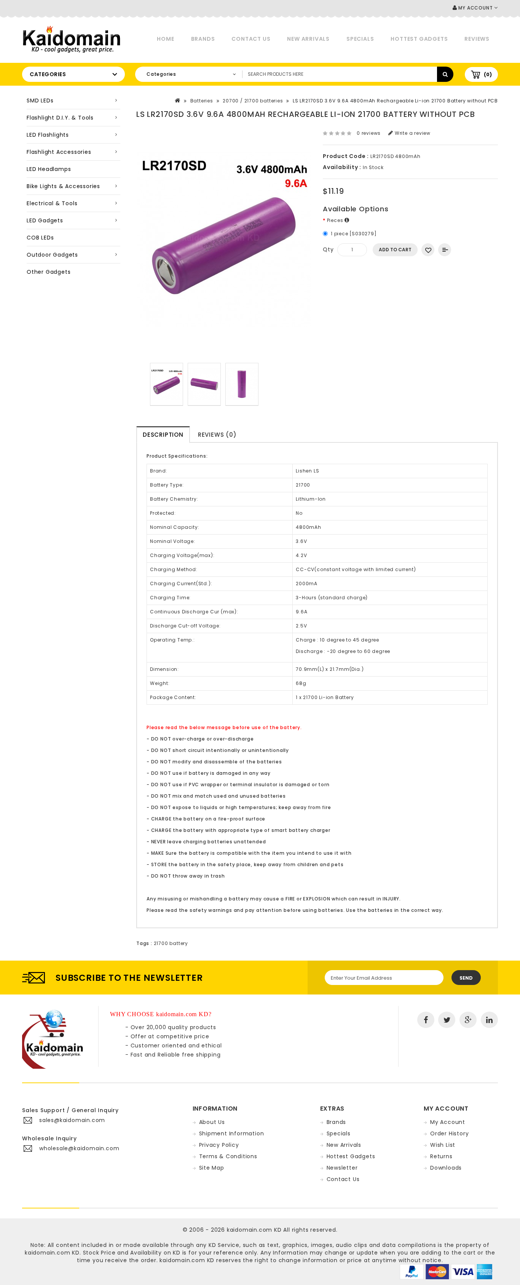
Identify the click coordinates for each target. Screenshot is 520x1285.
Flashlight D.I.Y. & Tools (60, 117)
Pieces (336, 220)
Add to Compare (444, 249)
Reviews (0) (217, 435)
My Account (447, 1122)
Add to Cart (395, 249)
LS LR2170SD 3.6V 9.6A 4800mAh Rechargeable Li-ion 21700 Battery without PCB (395, 100)
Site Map (211, 1168)
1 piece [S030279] (354, 233)
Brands (203, 39)
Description (163, 435)
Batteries (201, 100)
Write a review (412, 133)
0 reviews (369, 133)
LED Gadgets (45, 220)
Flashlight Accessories (59, 152)
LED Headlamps (49, 169)
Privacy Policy (219, 1145)
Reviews (477, 39)
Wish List (442, 1145)
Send (466, 978)
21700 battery (171, 943)
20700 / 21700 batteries (253, 100)
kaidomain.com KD (254, 1230)
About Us (212, 1122)
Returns (441, 1156)
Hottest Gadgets (419, 39)
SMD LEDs (40, 100)
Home (165, 39)
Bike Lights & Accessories (63, 186)
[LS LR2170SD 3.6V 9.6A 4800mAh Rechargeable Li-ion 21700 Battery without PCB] (166, 384)
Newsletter (342, 1168)
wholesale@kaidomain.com (79, 1148)
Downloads (446, 1168)
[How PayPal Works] (446, 1271)
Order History (449, 1133)
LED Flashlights (48, 135)
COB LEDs (40, 237)
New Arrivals (308, 39)
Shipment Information (231, 1133)
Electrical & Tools (52, 203)
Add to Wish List (427, 249)
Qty (328, 249)
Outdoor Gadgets (52, 255)
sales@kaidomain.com (72, 1120)
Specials (360, 39)
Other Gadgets (48, 272)
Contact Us (250, 39)
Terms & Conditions (228, 1156)
